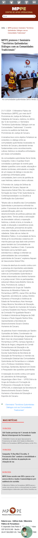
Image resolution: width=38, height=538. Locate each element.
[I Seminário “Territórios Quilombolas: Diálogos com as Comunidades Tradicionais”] (19, 407)
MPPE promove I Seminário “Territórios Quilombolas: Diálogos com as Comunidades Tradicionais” (21, 30)
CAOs (3, 28)
